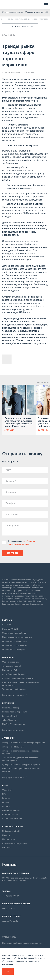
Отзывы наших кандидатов (14, 641)
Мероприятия (8, 839)
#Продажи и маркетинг (34, 12)
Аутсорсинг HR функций (13, 747)
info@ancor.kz (8, 908)
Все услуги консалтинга (13, 695)
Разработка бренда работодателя (17, 678)
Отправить (13, 553)
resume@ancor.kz (10, 921)
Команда (6, 798)
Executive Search (10, 716)
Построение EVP (10, 670)
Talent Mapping (9, 720)
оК (8, 971)
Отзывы (5, 802)
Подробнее (7, 964)
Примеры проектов (11, 810)
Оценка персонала (10, 662)
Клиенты (6, 806)
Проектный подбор (10, 708)
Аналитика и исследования (14, 843)
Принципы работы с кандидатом (17, 637)
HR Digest (6, 847)
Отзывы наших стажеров (13, 649)
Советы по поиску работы (14, 633)
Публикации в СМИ (11, 831)
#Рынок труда (29, 72)
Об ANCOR (7, 790)
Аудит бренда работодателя (15, 674)
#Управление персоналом (12, 12)
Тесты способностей (11, 666)
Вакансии (6, 625)
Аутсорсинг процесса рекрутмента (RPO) (21, 764)
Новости (6, 835)
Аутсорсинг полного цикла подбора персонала (23, 743)
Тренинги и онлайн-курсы (14, 689)
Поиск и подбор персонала (14, 712)
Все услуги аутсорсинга (13, 777)
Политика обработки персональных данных (22, 943)
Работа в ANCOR (10, 629)
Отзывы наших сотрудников (14, 645)
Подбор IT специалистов (13, 724)
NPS (4, 794)
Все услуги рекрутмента (13, 730)
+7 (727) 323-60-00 (10, 896)
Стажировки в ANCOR (12, 818)
